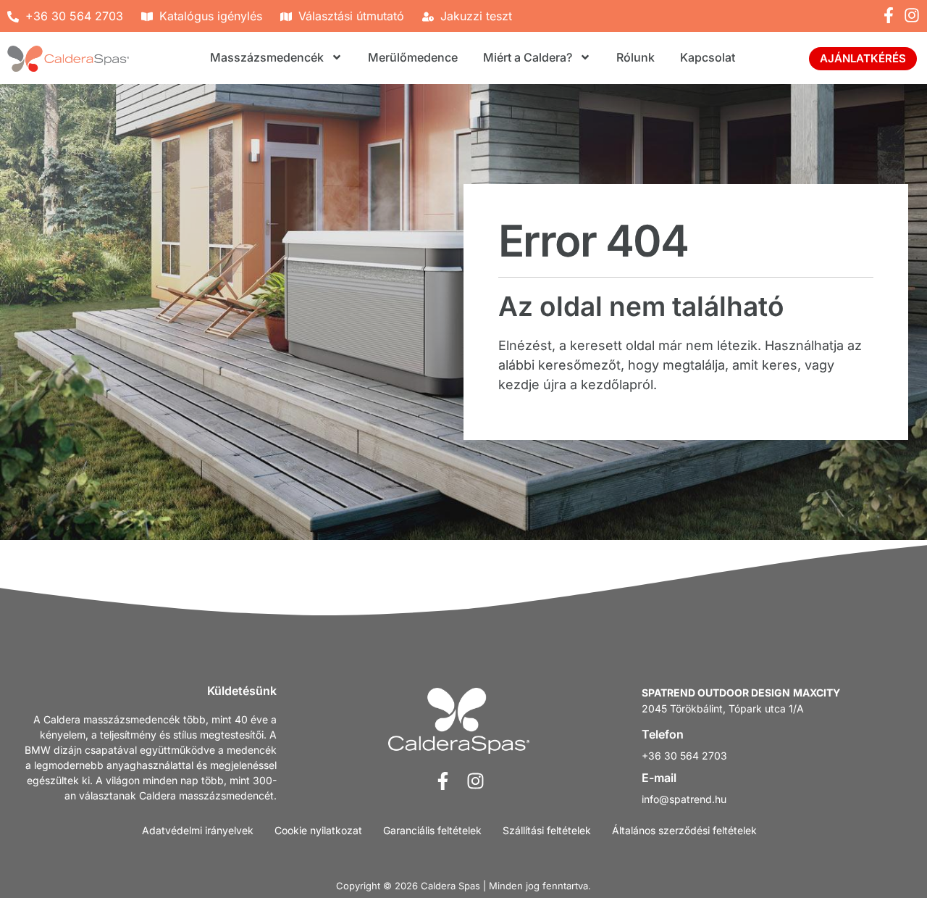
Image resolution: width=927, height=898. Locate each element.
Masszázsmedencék (267, 57)
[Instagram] (912, 15)
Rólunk (635, 57)
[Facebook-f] (889, 15)
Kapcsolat (707, 57)
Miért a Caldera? (527, 57)
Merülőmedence (413, 57)
